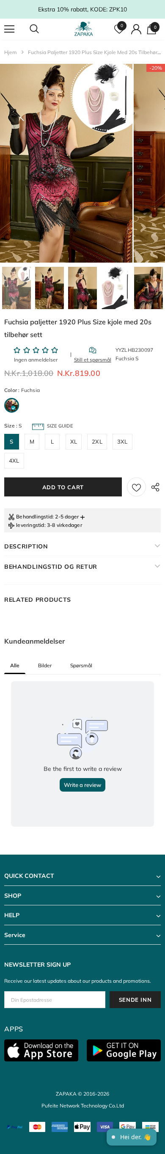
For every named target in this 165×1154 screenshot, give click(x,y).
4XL (14, 460)
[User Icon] (136, 29)
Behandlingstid (34, 516)
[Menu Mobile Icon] (9, 29)
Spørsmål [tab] (81, 665)
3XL (122, 441)
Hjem (10, 52)
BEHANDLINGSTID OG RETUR (50, 566)
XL (73, 441)
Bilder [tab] (45, 665)
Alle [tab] (14, 665)
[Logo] (83, 29)
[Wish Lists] (136, 486)
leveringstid (30, 525)
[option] (66, 163)
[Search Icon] (42, 29)
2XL (97, 441)
